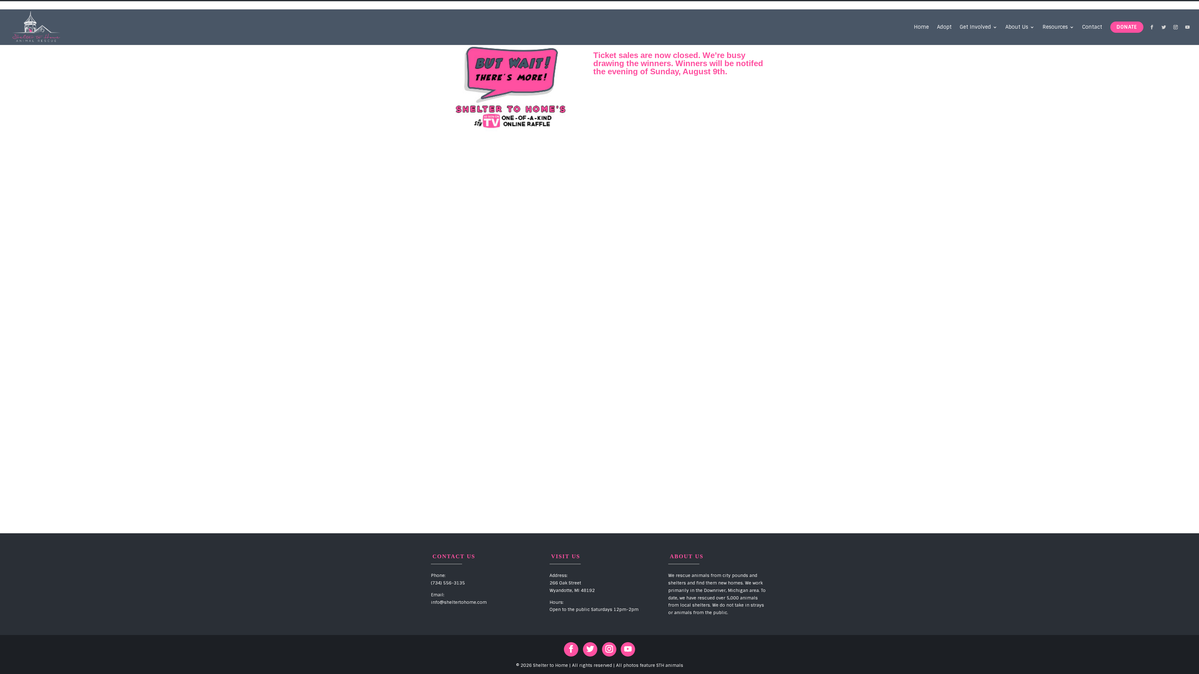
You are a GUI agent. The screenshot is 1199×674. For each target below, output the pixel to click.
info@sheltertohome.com (459, 602)
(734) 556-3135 (448, 583)
